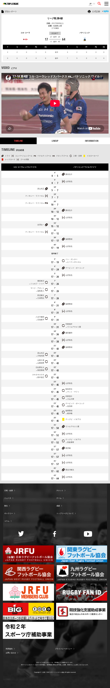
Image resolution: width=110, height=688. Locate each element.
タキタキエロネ (38, 375)
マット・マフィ (73, 392)
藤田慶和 (68, 333)
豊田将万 (40, 281)
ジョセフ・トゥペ (37, 284)
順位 (6, 506)
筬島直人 (40, 291)
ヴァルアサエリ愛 (74, 327)
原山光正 (40, 189)
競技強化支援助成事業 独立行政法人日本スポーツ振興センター (81, 611)
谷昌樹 (69, 406)
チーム (59, 498)
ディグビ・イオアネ (73, 419)
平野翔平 (68, 324)
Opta (106, 11)
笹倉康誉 (70, 442)
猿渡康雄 (40, 370)
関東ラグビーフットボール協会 (81, 553)
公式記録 (96, 11)
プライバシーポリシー (63, 649)
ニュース (7, 498)
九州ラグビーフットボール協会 (81, 572)
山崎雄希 (40, 363)
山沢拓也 (68, 181)
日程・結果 (8, 491)
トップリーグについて (65, 513)
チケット (59, 491)
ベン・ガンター (71, 259)
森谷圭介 (68, 174)
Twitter (21, 533)
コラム (6, 521)
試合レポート (11, 11)
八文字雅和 (40, 317)
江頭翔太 (40, 298)
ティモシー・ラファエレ (34, 196)
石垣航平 (40, 320)
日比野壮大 (40, 367)
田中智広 (40, 377)
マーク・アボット (37, 288)
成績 (58, 506)
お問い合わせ (11, 653)
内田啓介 (68, 396)
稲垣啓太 (68, 389)
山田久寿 (40, 360)
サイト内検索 (99, 3)
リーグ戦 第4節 (55, 18)
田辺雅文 (40, 295)
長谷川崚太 (69, 470)
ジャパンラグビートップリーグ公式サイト (11, 4)
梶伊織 (69, 413)
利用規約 (9, 649)
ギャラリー (8, 513)
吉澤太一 (40, 225)
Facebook (54, 534)
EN (94, 4)
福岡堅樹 (68, 239)
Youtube (88, 534)
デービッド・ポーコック (74, 268)
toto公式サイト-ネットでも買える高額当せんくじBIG (28, 611)
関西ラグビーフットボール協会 (28, 572)
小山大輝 (70, 399)
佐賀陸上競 (57, 26)
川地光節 (40, 356)
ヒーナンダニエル (74, 262)
